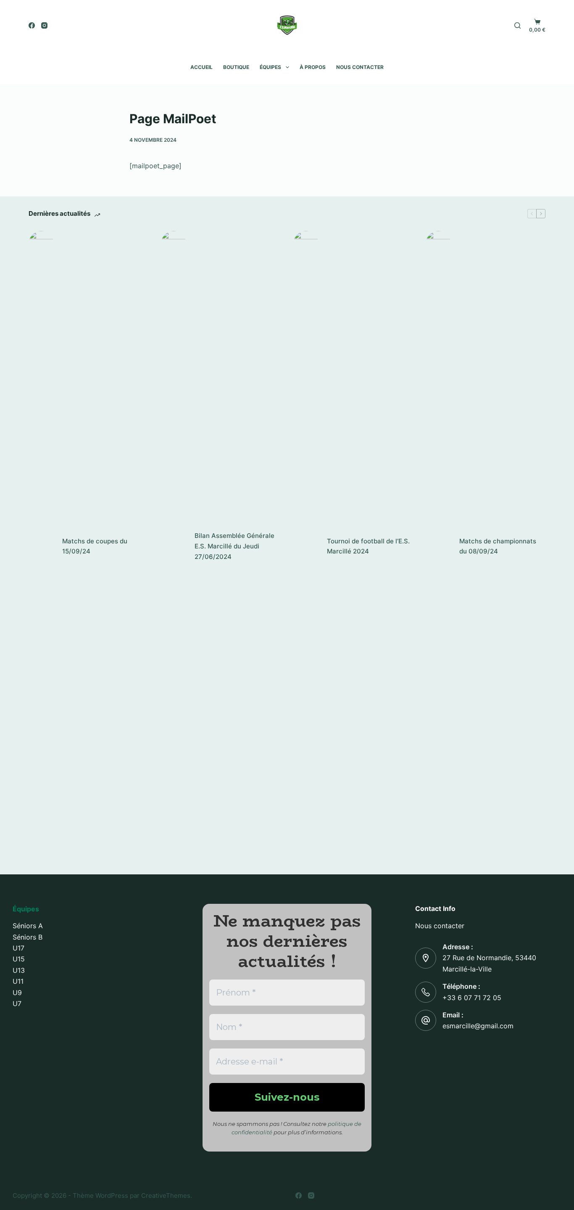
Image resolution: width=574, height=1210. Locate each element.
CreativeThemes (165, 1195)
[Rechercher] (517, 25)
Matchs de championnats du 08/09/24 (497, 546)
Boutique (236, 67)
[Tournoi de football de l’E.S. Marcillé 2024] (306, 546)
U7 (17, 1003)
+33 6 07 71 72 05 (471, 997)
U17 (18, 948)
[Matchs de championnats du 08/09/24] (438, 546)
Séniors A (28, 925)
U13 (19, 970)
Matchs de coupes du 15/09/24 (94, 546)
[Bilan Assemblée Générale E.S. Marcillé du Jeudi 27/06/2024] (173, 546)
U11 (18, 981)
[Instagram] (44, 25)
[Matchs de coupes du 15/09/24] (41, 546)
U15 (19, 959)
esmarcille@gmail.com (477, 1026)
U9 (17, 992)
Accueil (201, 67)
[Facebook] (32, 25)
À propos (313, 67)
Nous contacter (360, 67)
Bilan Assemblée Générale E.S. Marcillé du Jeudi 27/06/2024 (234, 546)
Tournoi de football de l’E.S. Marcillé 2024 (368, 546)
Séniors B (27, 937)
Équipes (270, 67)
